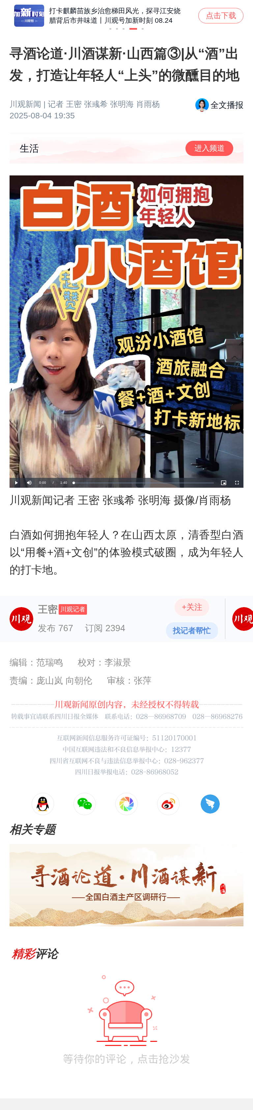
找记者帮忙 (192, 630)
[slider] (144, 482)
